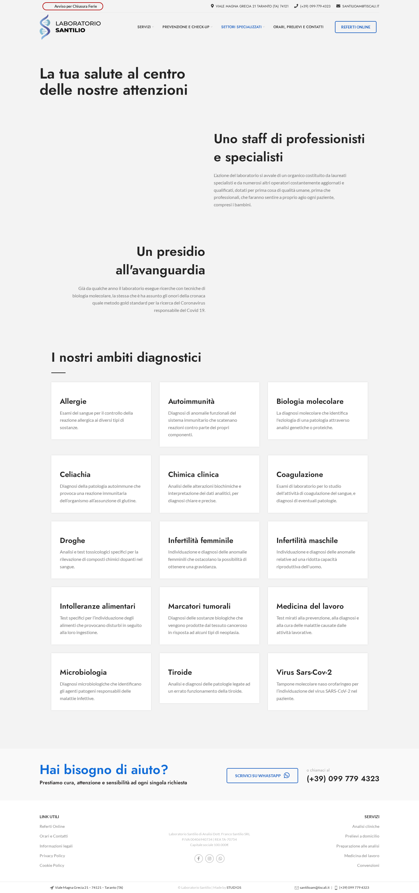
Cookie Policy (52, 865)
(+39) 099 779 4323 (343, 778)
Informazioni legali (56, 845)
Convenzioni (368, 865)
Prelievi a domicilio (362, 836)
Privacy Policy (52, 855)
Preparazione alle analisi (357, 845)
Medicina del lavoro (361, 855)
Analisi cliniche (365, 826)
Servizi (372, 816)
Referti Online (52, 826)
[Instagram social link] (209, 858)
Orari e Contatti (54, 836)
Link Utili (49, 816)
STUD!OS (234, 887)
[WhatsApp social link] (220, 858)
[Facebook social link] (198, 858)
